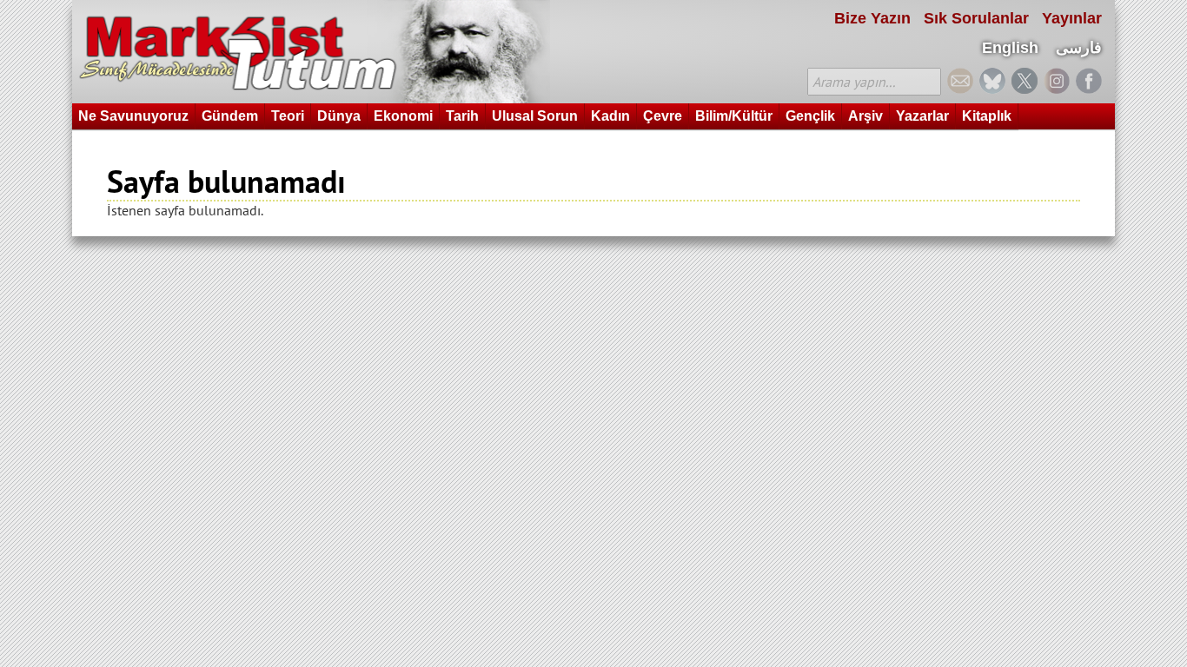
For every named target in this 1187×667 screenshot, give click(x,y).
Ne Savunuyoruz (133, 116)
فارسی (1079, 47)
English (1010, 47)
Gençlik (810, 116)
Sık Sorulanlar (976, 18)
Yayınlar (1072, 18)
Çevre (662, 116)
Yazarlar (922, 116)
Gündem (230, 116)
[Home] (311, 51)
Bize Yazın (872, 18)
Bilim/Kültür (734, 116)
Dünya (339, 116)
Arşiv (865, 116)
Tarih (462, 116)
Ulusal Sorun (535, 116)
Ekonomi (403, 116)
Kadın (610, 116)
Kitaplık (986, 116)
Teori (287, 116)
